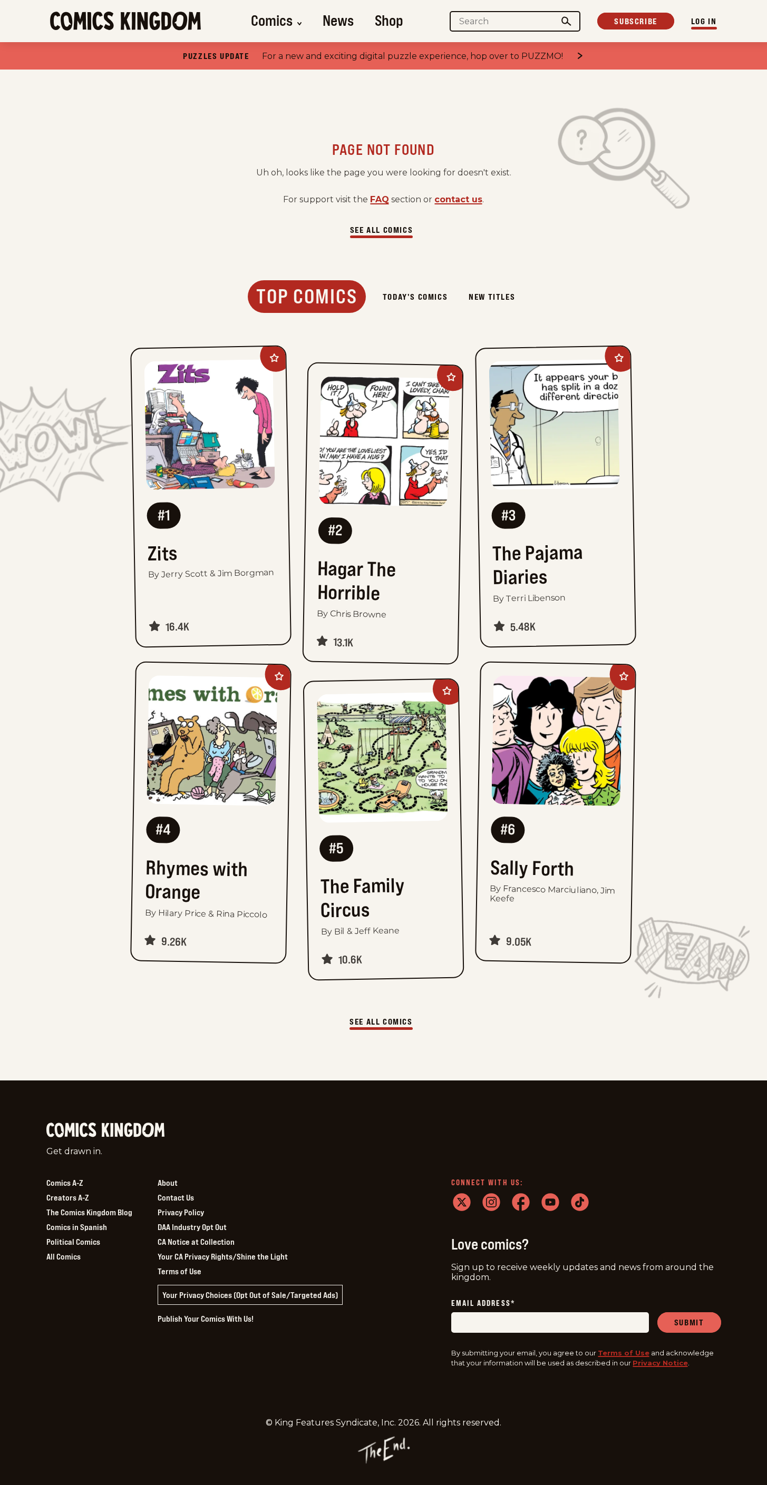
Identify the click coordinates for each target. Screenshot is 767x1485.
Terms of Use (179, 1271)
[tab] (307, 296)
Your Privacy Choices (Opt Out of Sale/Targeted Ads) (250, 1295)
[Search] (566, 21)
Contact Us (176, 1197)
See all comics (381, 229)
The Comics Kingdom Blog (89, 1212)
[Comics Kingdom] (105, 1130)
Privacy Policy (181, 1212)
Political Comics (73, 1241)
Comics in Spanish (76, 1227)
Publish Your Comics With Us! (206, 1318)
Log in (704, 21)
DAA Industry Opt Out (192, 1227)
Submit (689, 1322)
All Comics (63, 1256)
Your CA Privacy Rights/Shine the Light (223, 1256)
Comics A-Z (64, 1182)
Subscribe (635, 21)
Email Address (483, 1303)
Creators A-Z (67, 1197)
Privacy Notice (660, 1363)
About (168, 1182)
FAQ (379, 199)
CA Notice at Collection (196, 1241)
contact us (458, 199)
